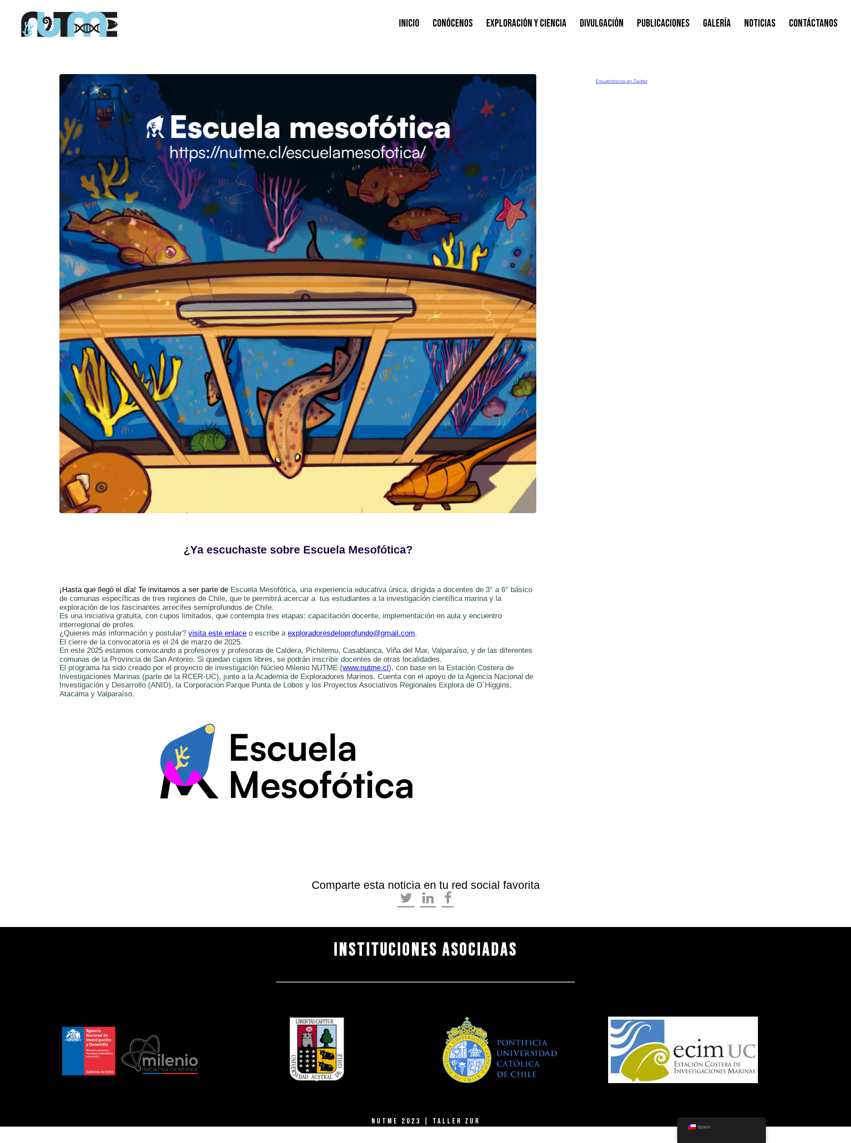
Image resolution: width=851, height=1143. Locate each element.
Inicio (409, 23)
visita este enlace (217, 633)
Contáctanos (813, 23)
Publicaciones (663, 23)
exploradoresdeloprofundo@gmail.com (351, 633)
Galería (717, 23)
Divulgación (602, 23)
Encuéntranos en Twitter (622, 81)
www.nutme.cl (366, 668)
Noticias (760, 23)
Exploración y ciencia (526, 23)
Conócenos (453, 23)
